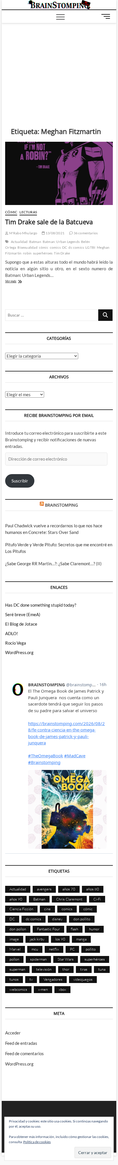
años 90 (15, 899)
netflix (54, 949)
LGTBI (90, 247)
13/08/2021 (54, 233)
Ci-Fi (97, 899)
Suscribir (19, 480)
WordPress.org (19, 652)
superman (17, 969)
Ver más (17, 282)
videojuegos (83, 979)
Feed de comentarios (24, 1053)
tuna (101, 969)
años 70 (68, 889)
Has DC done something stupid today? (40, 605)
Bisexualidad (27, 247)
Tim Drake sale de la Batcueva (49, 221)
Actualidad (19, 241)
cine (47, 909)
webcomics (18, 989)
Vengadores (53, 979)
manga (81, 939)
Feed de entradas (21, 1043)
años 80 (92, 889)
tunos (14, 979)
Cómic (11, 212)
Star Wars (66, 959)
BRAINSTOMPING (61, 505)
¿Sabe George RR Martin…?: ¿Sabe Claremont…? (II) (53, 563)
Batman (35, 241)
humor (94, 929)
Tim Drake (62, 253)
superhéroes (42, 253)
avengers (44, 889)
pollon (14, 959)
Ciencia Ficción (21, 909)
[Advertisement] (59, 66)
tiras (83, 969)
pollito (91, 949)
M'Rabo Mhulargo (22, 233)
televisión (44, 969)
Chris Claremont (69, 899)
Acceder (13, 1032)
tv (31, 979)
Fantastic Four (48, 929)
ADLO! (11, 633)
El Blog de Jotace (21, 623)
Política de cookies (37, 1142)
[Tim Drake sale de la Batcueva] (59, 173)
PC (72, 949)
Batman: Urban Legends (61, 241)
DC (64, 247)
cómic (43, 247)
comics (55, 247)
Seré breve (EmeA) (22, 614)
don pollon (17, 929)
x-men (43, 989)
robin (27, 253)
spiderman (38, 959)
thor (65, 969)
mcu (35, 949)
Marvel (15, 949)
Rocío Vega (15, 642)
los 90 (60, 939)
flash (74, 929)
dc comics (76, 247)
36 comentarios (85, 233)
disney (57, 919)
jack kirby (37, 939)
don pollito (81, 919)
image (14, 939)
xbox (62, 989)
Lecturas (28, 212)
